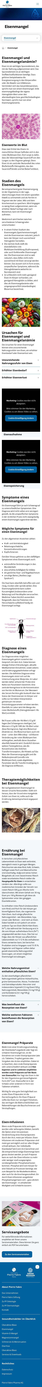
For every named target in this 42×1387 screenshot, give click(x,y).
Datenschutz (7, 1369)
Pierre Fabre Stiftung (11, 1297)
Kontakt (5, 1310)
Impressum (7, 1373)
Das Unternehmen (10, 1293)
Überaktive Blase (9, 1325)
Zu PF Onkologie (9, 1301)
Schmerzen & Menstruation (14, 1342)
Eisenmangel (7, 1329)
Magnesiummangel (10, 1337)
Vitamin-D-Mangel (10, 1333)
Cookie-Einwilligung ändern (21, 418)
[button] (21, 361)
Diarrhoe (6, 1346)
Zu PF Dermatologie (10, 1305)
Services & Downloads (11, 1354)
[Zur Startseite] (7, 4)
